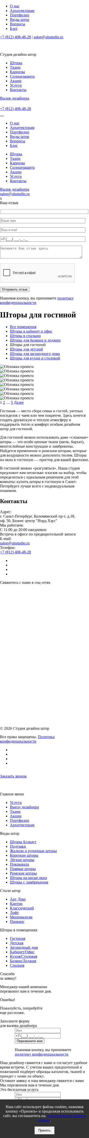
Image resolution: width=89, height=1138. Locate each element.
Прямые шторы (23, 869)
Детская (16, 943)
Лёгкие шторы (22, 860)
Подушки (18, 846)
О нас (15, 6)
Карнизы (17, 72)
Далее (19, 402)
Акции (16, 81)
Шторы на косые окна (28, 878)
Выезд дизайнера (24, 807)
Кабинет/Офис (22, 952)
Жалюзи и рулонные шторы (33, 851)
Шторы (16, 63)
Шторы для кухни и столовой (35, 358)
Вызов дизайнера (14, 98)
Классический (22, 908)
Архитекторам (22, 10)
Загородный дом (24, 947)
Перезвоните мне (30, 1041)
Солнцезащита (22, 76)
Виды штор (19, 19)
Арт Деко (18, 899)
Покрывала (19, 864)
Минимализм (21, 917)
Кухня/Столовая (23, 956)
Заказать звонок (13, 776)
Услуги (16, 85)
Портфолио (19, 15)
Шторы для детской (26, 349)
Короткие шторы (24, 855)
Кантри (16, 903)
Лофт (14, 912)
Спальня (17, 965)
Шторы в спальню (25, 336)
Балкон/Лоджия (23, 961)
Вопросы (17, 24)
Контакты (18, 90)
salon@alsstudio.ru (48, 37)
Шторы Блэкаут (23, 842)
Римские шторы (23, 873)
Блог (14, 28)
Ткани (15, 67)
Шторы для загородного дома (35, 354)
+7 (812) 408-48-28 (15, 37)
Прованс (17, 921)
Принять (44, 1130)
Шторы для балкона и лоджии (35, 340)
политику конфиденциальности (41, 1054)
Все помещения (23, 327)
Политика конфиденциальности (27, 739)
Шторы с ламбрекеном (29, 882)
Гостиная (17, 938)
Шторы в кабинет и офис (31, 331)
